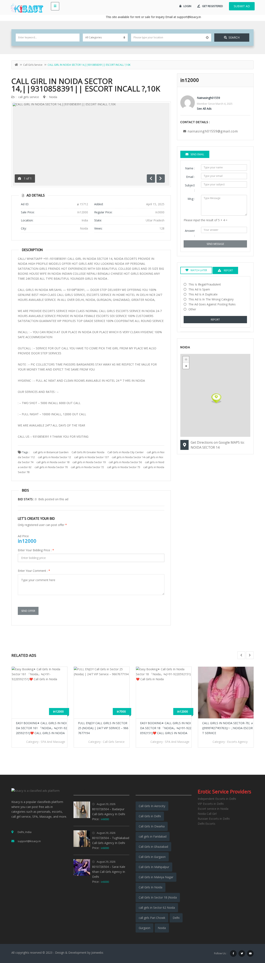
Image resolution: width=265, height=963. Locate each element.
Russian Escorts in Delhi (214, 819)
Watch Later (198, 270)
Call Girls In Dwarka (152, 826)
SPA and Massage (53, 742)
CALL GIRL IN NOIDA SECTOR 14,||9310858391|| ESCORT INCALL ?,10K (85, 85)
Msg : (191, 199)
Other (192, 309)
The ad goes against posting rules (212, 304)
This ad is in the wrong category (211, 299)
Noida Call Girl (207, 814)
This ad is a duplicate (203, 294)
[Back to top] (251, 937)
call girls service (32, 65)
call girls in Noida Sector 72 (87, 467)
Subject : (190, 187)
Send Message (215, 244)
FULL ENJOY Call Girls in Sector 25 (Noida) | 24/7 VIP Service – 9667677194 (103, 728)
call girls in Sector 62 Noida (157, 908)
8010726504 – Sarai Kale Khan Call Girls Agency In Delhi (108, 872)
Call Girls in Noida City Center (125, 452)
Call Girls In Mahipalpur (154, 867)
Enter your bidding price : (36, 550)
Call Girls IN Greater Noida (88, 452)
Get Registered (212, 6)
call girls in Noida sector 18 (52, 462)
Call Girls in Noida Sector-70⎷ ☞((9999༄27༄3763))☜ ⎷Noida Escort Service (227, 728)
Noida (53, 97)
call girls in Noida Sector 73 (123, 467)
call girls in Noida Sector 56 (125, 462)
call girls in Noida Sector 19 (89, 462)
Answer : (190, 233)
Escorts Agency (237, 742)
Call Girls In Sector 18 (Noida (158, 897)
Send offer (28, 611)
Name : (190, 168)
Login (187, 6)
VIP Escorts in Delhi (211, 804)
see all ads (204, 109)
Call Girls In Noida (150, 887)
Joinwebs (97, 952)
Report (215, 319)
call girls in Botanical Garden (51, 452)
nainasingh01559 (208, 98)
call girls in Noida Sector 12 (54, 457)
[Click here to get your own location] (207, 37)
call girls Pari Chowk (152, 918)
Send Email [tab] (197, 154)
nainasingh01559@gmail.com (213, 131)
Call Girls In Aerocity (152, 806)
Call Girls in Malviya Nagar (156, 877)
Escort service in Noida (213, 809)
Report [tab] (228, 270)
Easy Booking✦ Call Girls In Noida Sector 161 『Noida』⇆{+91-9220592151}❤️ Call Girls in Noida (41, 728)
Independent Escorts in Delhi (217, 799)
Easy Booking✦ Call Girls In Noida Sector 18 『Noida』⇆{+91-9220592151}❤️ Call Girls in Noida (165, 728)
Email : (190, 177)
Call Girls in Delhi (150, 816)
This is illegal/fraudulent (204, 284)
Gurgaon (144, 928)
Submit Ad (242, 6)
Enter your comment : (34, 571)
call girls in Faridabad (152, 836)
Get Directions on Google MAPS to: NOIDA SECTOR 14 (218, 445)
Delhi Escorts (206, 824)
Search (234, 37)
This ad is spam (199, 289)
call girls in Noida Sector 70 (51, 467)
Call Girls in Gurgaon (152, 857)
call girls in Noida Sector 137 (91, 457)
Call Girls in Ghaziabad (153, 847)
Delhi (176, 918)
